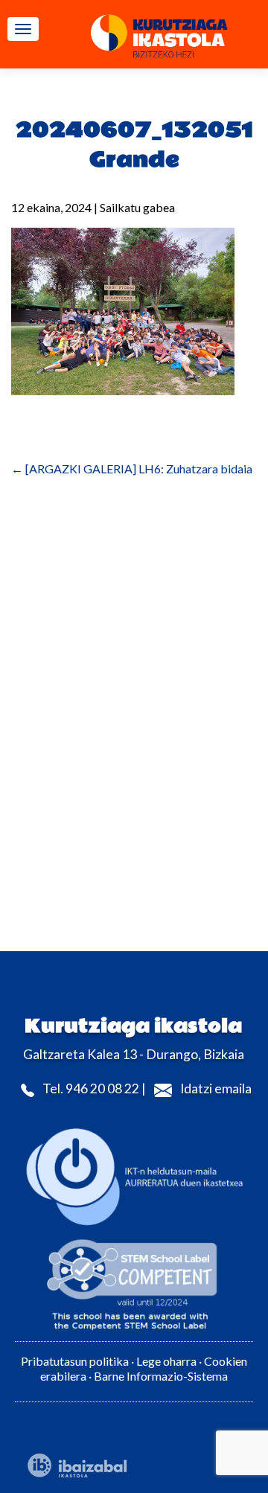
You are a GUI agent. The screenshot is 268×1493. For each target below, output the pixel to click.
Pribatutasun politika (75, 1361)
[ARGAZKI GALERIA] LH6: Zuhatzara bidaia (131, 468)
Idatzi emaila (216, 1088)
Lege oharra (166, 1361)
